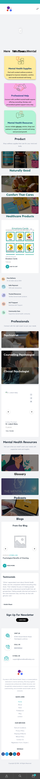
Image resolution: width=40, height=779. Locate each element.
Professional (20, 710)
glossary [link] (18, 126)
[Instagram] (10, 754)
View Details (10, 431)
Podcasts (20, 498)
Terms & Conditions (20, 728)
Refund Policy (20, 736)
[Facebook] (3, 754)
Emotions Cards (11, 259)
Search (20, 776)
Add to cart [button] (14, 266)
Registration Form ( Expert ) (20, 742)
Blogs (20, 519)
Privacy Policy (20, 731)
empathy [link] (18, 584)
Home (20, 702)
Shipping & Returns (20, 734)
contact (20, 716)
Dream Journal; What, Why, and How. (17, 558)
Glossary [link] (20, 474)
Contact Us (20, 739)
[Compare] (31, 232)
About (20, 705)
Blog (20, 713)
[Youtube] (18, 754)
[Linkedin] (14, 754)
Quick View (31, 236)
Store (20, 708)
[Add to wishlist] (31, 229)
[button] (22, 620)
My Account (6, 776)
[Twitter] (7, 754)
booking (8, 422)
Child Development (11, 256)
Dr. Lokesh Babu (12, 424)
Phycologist (14, 422)
